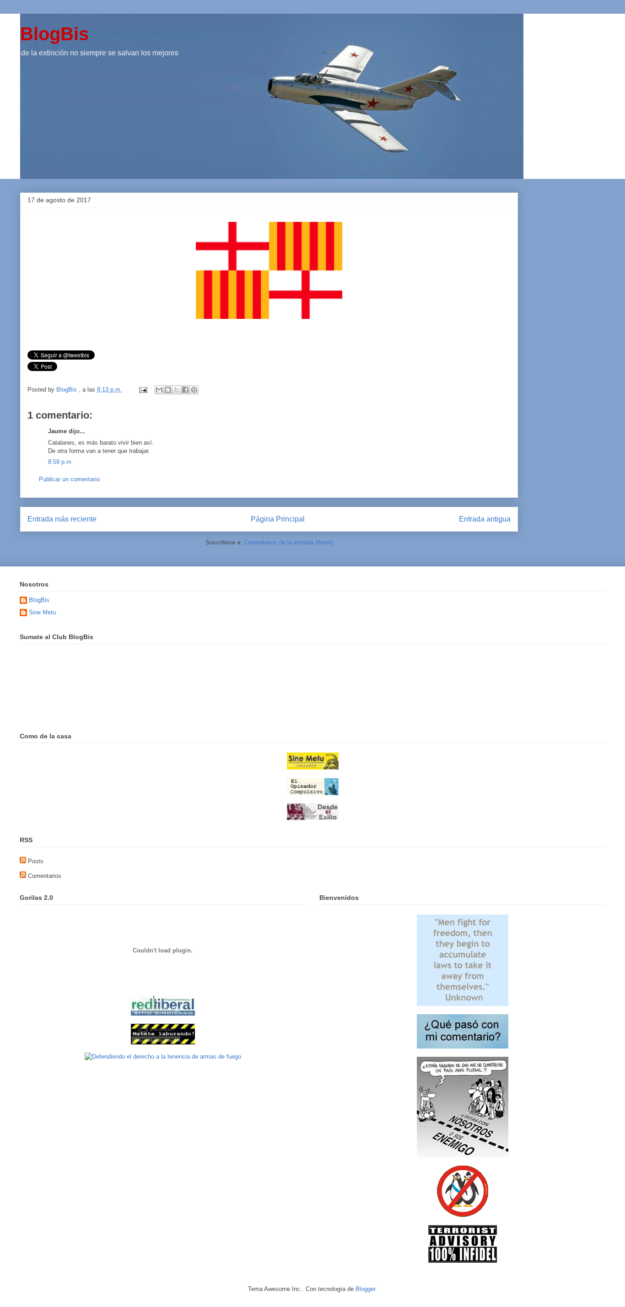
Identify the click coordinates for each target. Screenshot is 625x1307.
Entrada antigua (485, 519)
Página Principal (278, 519)
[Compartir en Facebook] (185, 389)
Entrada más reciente (62, 519)
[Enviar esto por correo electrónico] (159, 389)
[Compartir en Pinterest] (194, 389)
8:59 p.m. (60, 461)
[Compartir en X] (176, 389)
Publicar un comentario (69, 479)
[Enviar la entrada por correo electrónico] (142, 389)
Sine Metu (42, 612)
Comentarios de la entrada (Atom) (288, 542)
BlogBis (54, 34)
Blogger (365, 1288)
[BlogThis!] (167, 389)
